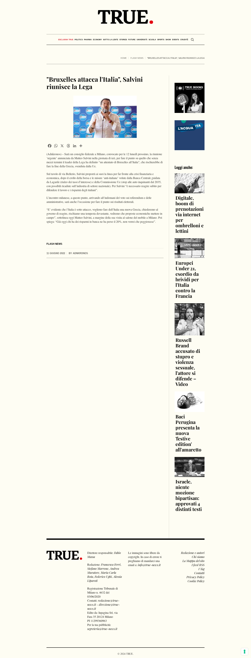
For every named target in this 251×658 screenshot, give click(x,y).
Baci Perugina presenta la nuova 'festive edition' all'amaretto (188, 433)
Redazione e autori (193, 553)
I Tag (201, 569)
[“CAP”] (190, 135)
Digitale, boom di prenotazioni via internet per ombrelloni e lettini (189, 214)
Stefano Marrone (97, 568)
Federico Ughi (103, 577)
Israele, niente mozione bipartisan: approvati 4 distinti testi (188, 495)
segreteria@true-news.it (102, 629)
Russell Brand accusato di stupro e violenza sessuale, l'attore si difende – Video (187, 362)
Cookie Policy (196, 581)
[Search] (192, 39)
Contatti (199, 573)
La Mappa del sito (193, 561)
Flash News (136, 58)
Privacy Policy (196, 577)
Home (124, 58)
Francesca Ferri (111, 564)
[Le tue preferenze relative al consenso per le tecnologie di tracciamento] (244, 651)
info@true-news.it (149, 565)
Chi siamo (198, 557)
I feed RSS (198, 565)
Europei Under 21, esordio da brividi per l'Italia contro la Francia (187, 279)
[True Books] (190, 111)
